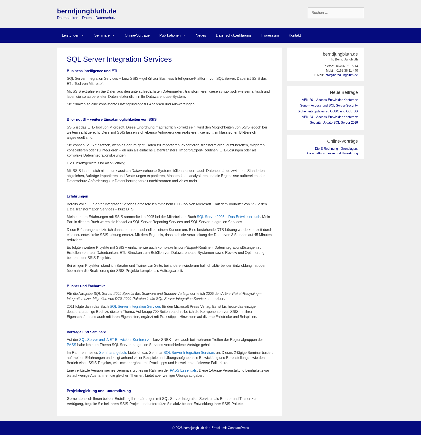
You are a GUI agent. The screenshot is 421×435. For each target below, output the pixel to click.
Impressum (270, 35)
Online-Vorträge (137, 35)
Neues (201, 35)
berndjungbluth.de (86, 11)
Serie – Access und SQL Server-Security (329, 105)
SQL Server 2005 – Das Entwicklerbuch (228, 217)
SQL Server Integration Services (135, 306)
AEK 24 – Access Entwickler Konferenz (330, 117)
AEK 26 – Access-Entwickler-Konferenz (330, 100)
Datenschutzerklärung (233, 35)
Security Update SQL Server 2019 (334, 122)
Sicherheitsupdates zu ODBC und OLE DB (328, 111)
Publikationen (170, 35)
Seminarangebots (113, 352)
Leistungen (70, 35)
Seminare (102, 35)
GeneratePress (238, 428)
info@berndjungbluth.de (341, 75)
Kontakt (295, 35)
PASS (71, 345)
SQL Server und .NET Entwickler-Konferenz (114, 339)
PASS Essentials (183, 370)
